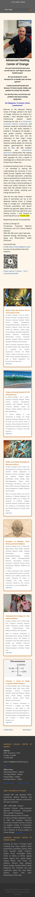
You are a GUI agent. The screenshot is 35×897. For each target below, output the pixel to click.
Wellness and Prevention (19, 341)
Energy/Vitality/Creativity (13, 325)
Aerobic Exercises (11, 317)
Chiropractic (14, 625)
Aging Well (16, 688)
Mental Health (24, 481)
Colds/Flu (8, 404)
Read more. (19, 832)
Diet (14, 404)
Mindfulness (12, 411)
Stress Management (12, 488)
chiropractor (27, 121)
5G (28, 467)
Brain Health (19, 548)
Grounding (21, 474)
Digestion (19, 404)
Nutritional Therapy (19, 563)
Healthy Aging (24, 329)
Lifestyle (26, 556)
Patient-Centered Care (21, 628)
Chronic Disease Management (17, 322)
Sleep (27, 486)
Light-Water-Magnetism (22, 332)
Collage (27, 553)
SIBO (13, 148)
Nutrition (11, 486)
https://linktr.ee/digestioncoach (20, 247)
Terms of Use (24, 783)
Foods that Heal (23, 327)
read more (9, 363)
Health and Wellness (12, 329)
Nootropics (9, 563)
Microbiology (25, 334)
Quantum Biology (20, 486)
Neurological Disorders (21, 560)
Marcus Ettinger (13, 315)
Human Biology (10, 332)
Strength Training (17, 339)
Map (5, 766)
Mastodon (7, 785)
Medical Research (12, 334)
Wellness (17, 565)
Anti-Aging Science (23, 317)
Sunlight (20, 488)
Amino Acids (25, 688)
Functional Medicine (12, 406)
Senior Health (24, 698)
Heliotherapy (9, 479)
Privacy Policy (9, 783)
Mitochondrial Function (13, 337)
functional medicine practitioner (15, 124)
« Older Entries (8, 730)
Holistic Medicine (17, 409)
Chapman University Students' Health (17, 320)
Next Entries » (27, 730)
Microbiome (18, 483)
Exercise (14, 327)
